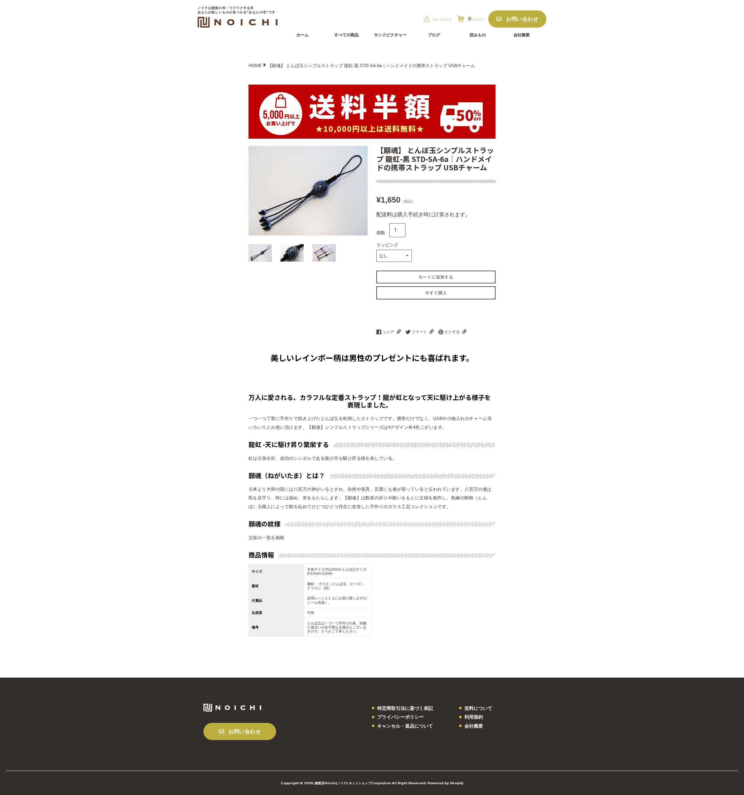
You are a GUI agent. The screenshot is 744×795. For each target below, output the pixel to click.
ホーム (302, 35)
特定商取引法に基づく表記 (405, 708)
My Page (442, 19)
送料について (478, 708)
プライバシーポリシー (400, 716)
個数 (380, 232)
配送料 (384, 214)
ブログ (434, 35)
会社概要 (522, 35)
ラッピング (387, 244)
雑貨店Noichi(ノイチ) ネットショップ (343, 783)
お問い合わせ (522, 19)
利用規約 (473, 716)
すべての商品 (346, 35)
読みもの (478, 35)
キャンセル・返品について (405, 725)
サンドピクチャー (390, 35)
